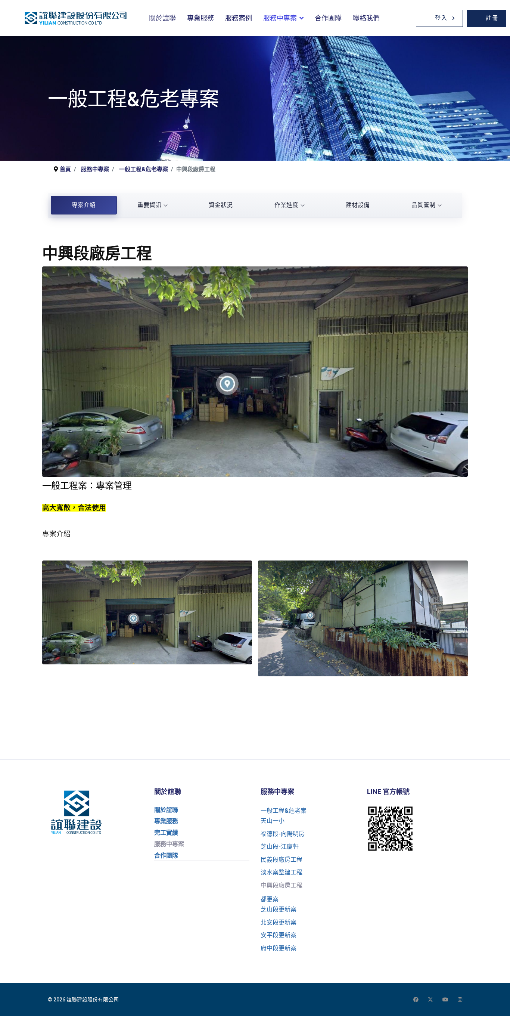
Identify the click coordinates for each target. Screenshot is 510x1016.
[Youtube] (445, 1000)
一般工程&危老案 (284, 810)
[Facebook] (416, 1000)
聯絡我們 (366, 18)
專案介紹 (84, 205)
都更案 (270, 899)
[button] (439, 18)
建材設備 (358, 205)
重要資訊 (149, 205)
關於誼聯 (162, 18)
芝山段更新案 (278, 909)
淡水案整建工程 (281, 872)
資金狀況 (221, 205)
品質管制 (423, 205)
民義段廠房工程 (281, 859)
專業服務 (200, 18)
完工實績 (166, 832)
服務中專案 (280, 18)
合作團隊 (328, 18)
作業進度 (286, 205)
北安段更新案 (278, 922)
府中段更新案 (278, 948)
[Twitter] (430, 1000)
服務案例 (238, 18)
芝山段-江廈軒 (280, 846)
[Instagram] (460, 1000)
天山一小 (272, 820)
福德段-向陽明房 (283, 833)
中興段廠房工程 (281, 885)
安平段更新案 (278, 935)
